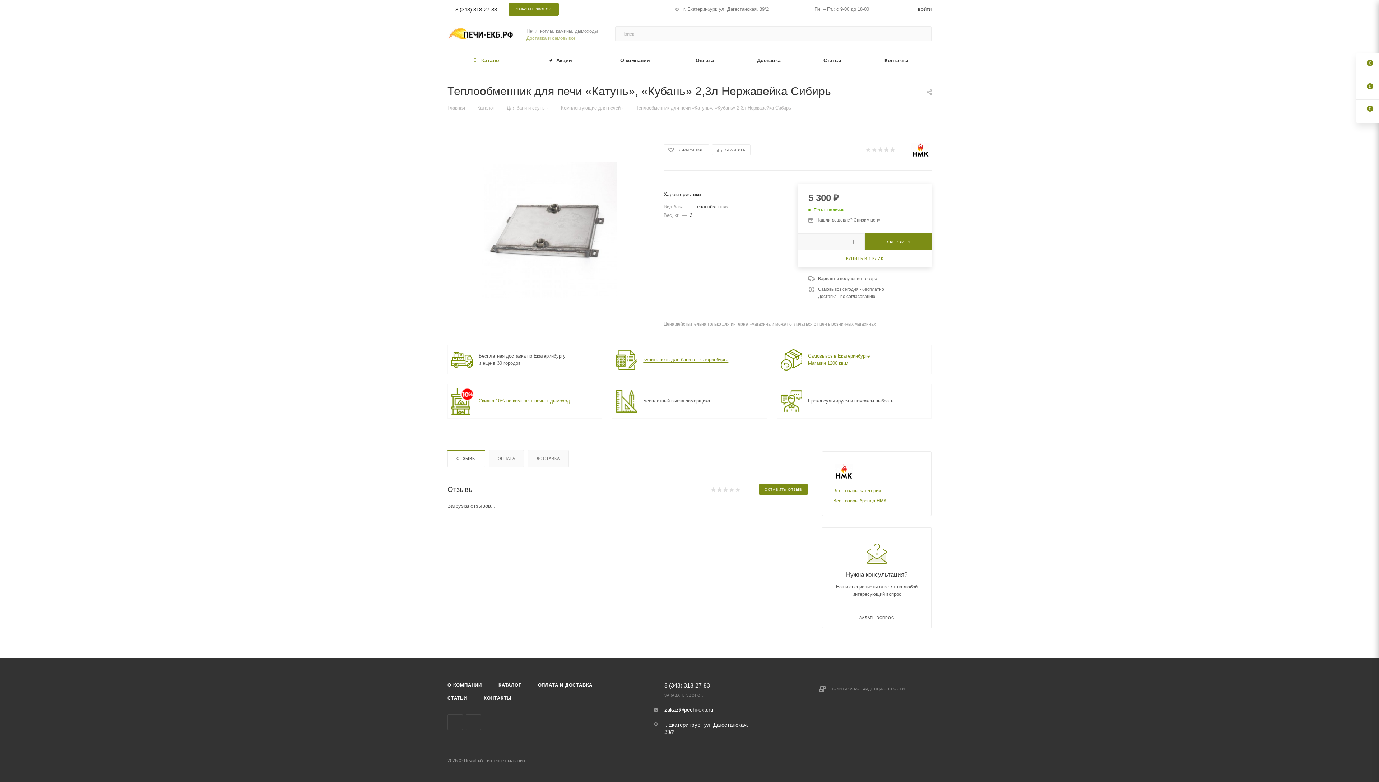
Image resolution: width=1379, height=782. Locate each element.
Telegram (607, 9)
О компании (464, 685)
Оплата (506, 458)
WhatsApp (626, 9)
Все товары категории (857, 490)
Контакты (498, 698)
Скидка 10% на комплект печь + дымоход (524, 401)
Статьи (457, 698)
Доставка (548, 458)
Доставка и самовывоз (551, 38)
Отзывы (466, 458)
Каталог (509, 685)
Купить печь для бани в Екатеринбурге (685, 359)
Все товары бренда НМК (860, 500)
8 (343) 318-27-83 (476, 9)
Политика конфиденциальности (868, 689)
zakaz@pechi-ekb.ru (688, 710)
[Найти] (923, 33)
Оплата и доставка (565, 685)
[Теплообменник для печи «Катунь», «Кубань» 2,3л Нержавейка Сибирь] (549, 230)
